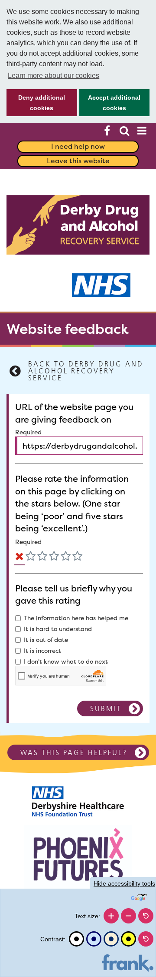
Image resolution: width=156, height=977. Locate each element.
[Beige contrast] (111, 939)
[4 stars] (66, 557)
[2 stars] (42, 557)
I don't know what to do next (66, 661)
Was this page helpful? (73, 752)
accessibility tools (124, 883)
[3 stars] (54, 557)
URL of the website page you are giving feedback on (74, 413)
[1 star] (30, 557)
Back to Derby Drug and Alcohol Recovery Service (85, 370)
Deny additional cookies (35, 105)
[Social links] (107, 130)
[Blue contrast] (93, 939)
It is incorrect (42, 651)
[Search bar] (124, 130)
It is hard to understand (58, 629)
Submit (105, 708)
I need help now (78, 146)
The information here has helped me (76, 618)
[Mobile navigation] (142, 130)
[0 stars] (19, 557)
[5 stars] (77, 557)
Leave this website (78, 160)
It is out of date (46, 640)
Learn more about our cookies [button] (53, 75)
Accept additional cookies (110, 105)
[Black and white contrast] (76, 939)
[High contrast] (128, 939)
